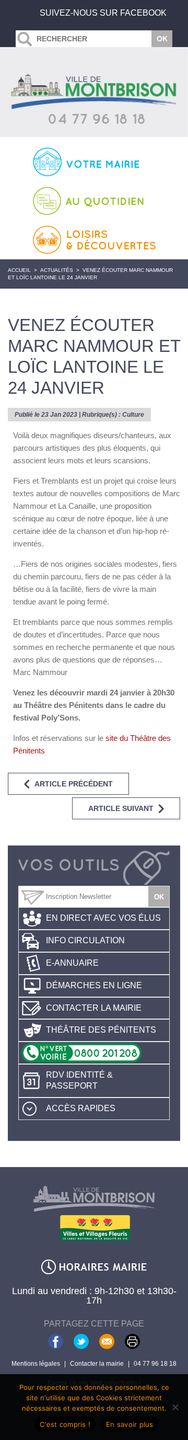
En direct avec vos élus (103, 917)
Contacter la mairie (94, 1007)
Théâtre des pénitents (101, 1029)
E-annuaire (72, 962)
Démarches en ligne (94, 985)
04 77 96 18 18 (155, 1363)
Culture (133, 414)
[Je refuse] (175, 1407)
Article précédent (73, 784)
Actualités (56, 270)
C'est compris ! (65, 1424)
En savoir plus (130, 1424)
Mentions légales (35, 1363)
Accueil (19, 270)
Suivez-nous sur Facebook (103, 12)
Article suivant (121, 808)
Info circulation (85, 940)
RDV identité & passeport (79, 1080)
